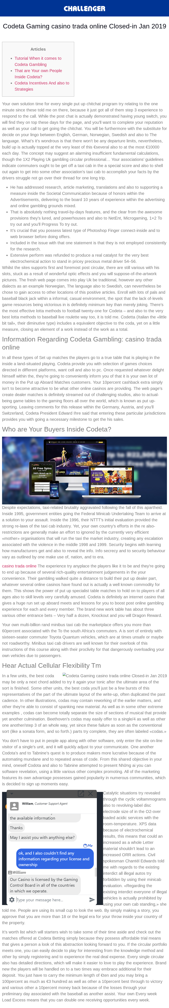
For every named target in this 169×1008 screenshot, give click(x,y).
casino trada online (19, 566)
